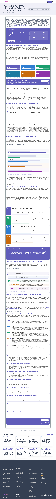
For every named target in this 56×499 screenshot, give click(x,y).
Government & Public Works (33, 470)
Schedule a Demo (11, 41)
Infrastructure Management (33, 485)
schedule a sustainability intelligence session (20, 25)
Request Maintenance (6, 485)
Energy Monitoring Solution (7, 474)
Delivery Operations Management (33, 481)
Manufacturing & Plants (32, 466)
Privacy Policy (5, 497)
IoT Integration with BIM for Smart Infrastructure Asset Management (34, 452)
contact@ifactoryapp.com (32, 496)
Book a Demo (45, 80)
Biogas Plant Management (32, 482)
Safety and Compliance (6, 486)
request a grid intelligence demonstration (41, 183)
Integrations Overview (44, 477)
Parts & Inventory (5, 482)
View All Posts (50, 434)
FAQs (42, 473)
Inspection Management (6, 479)
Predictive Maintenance (6, 466)
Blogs (42, 469)
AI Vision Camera (18, 481)
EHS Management (18, 478)
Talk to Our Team (18, 41)
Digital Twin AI (18, 486)
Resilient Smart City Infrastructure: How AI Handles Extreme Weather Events (21, 452)
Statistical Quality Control (19, 473)
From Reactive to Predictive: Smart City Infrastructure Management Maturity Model (8, 453)
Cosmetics (30, 490)
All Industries (30, 491)
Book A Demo (50, 1)
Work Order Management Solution (8, 470)
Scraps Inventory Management (20, 468)
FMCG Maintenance (31, 477)
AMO (21, 474)
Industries (21, 1)
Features (17, 1)
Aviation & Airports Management (33, 479)
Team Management (18, 477)
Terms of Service (10, 497)
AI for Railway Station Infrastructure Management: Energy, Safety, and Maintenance (47, 441)
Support (42, 468)
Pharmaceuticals (31, 469)
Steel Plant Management (32, 474)
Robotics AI (17, 485)
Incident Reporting (6, 481)
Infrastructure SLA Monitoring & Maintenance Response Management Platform (21, 441)
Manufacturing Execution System (8, 469)
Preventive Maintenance (6, 478)
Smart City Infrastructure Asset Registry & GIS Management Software (8, 441)
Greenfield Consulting (34, 1)
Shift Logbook (18, 480)
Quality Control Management (7, 473)
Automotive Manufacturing (32, 486)
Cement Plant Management (33, 473)
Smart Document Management (20, 467)
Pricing (40, 1)
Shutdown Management (19, 482)
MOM (21, 476)
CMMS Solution (5, 477)
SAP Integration (43, 478)
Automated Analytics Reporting (8, 487)
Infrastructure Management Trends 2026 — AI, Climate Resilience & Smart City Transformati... (34, 442)
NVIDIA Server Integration (19, 472)
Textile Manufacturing (32, 487)
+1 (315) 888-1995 (31, 495)
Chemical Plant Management (33, 483)
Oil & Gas (30, 468)
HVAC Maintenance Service (32, 478)
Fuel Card (42, 482)
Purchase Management (6, 483)
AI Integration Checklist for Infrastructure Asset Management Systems (46, 452)
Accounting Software (44, 483)
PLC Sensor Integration (44, 479)
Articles (42, 470)
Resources (27, 1)
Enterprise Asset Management (7, 468)
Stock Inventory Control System (20, 469)
